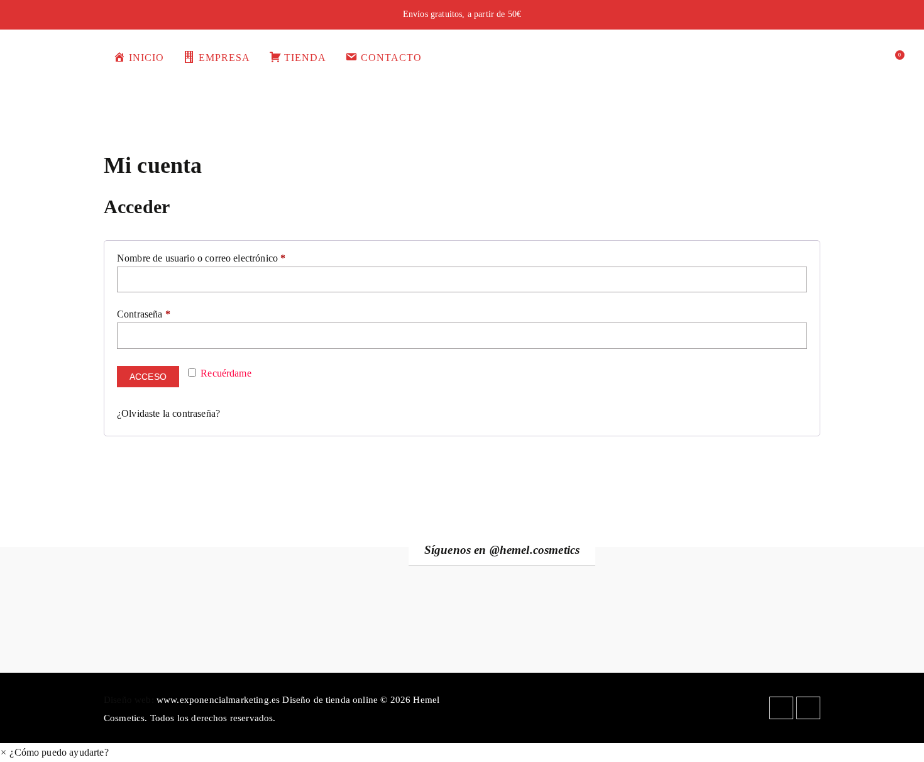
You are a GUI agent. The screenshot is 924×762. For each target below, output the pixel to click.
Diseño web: (129, 699)
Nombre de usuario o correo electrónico (205, 258)
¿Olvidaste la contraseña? (168, 413)
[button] (54, 752)
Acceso (148, 377)
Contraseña (147, 314)
